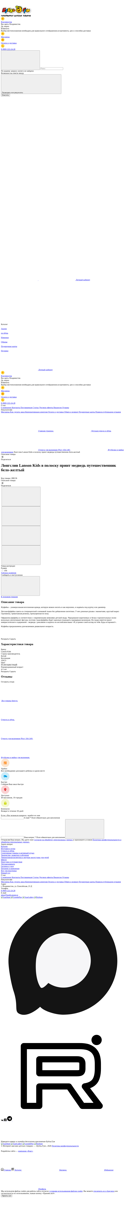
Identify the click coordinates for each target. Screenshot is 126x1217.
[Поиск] (20, 60)
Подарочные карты (87, 412)
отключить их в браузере (104, 1191)
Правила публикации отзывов (108, 412)
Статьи (36, 408)
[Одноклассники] (5, 1120)
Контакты (16, 408)
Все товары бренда (10, 701)
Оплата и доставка (56, 412)
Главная (7, 1170)
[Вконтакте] (2, 1120)
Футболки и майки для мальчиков (15, 757)
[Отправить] (84, 829)
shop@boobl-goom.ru (9, 895)
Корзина (63, 1170)
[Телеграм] (10, 1120)
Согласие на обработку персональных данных (53, 840)
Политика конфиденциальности (65, 1146)
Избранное (108, 1170)
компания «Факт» (25, 1151)
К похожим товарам (9, 597)
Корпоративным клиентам (36, 412)
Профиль (42, 1189)
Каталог (4, 846)
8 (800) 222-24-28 (8, 891)
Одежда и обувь (8, 720)
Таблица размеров (8, 573)
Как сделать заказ (17, 412)
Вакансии (58, 408)
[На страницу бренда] (1, 701)
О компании (6, 408)
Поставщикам (27, 408)
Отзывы (65, 408)
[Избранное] (19, 299)
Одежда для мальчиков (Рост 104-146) (17, 738)
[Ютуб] (62, 1120)
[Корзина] (19, 318)
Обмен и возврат (71, 412)
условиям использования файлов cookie (66, 1191)
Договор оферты (46, 408)
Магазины (5, 412)
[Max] (63, 1022)
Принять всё (6, 1196)
